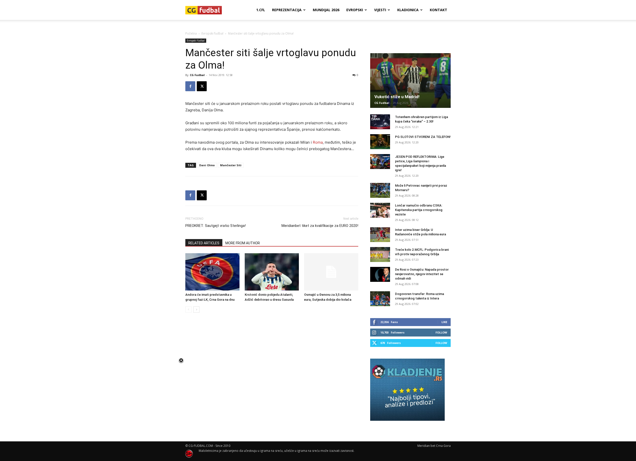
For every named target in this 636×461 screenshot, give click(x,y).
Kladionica (408, 9)
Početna (191, 33)
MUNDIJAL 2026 (326, 9)
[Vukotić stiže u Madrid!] (410, 80)
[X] (202, 86)
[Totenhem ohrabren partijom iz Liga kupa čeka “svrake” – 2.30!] (380, 121)
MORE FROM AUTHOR (242, 243)
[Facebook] (190, 86)
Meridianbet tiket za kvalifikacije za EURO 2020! (319, 225)
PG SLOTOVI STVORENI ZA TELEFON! (423, 137)
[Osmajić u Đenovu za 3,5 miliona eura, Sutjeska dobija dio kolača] (331, 272)
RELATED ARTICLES (203, 243)
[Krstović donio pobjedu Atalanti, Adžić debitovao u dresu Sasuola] (272, 272)
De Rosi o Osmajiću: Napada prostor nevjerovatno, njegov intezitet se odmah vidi (422, 274)
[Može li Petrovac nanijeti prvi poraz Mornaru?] (380, 190)
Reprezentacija (287, 9)
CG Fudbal (197, 75)
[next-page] (196, 309)
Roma (318, 142)
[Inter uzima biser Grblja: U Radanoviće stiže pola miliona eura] (380, 234)
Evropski (354, 9)
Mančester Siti (230, 165)
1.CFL (260, 9)
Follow (441, 332)
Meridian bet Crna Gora (434, 446)
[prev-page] (188, 309)
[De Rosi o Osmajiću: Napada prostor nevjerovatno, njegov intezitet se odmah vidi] (380, 274)
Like (444, 322)
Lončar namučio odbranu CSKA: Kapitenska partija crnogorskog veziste (418, 210)
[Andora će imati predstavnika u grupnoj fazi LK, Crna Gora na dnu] (212, 272)
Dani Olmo (207, 165)
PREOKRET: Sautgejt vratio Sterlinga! (215, 225)
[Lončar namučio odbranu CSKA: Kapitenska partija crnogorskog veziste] (380, 210)
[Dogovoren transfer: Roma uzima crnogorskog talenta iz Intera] (380, 298)
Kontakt (438, 9)
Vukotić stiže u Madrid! (397, 96)
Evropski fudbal (212, 33)
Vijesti (380, 9)
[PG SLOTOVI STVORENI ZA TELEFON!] (380, 141)
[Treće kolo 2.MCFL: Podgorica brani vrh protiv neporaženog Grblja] (380, 254)
